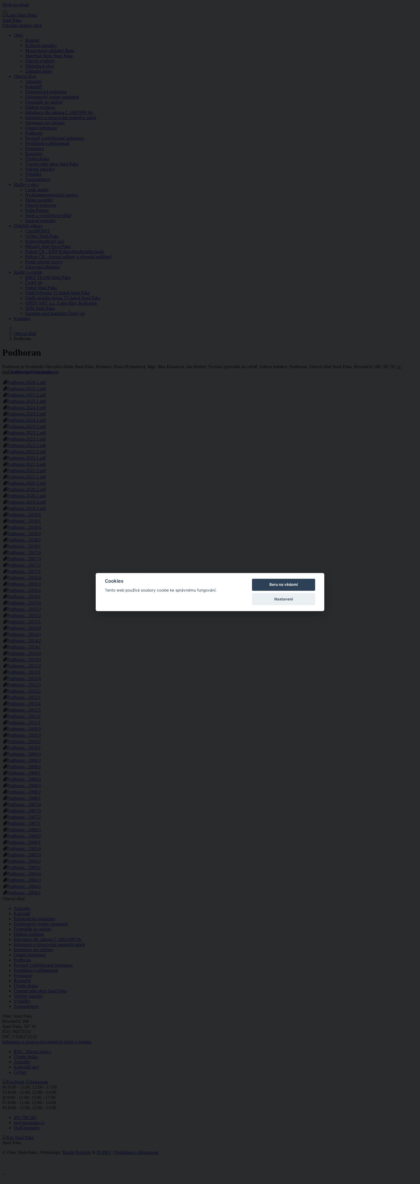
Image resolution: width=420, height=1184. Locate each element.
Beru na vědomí (283, 584)
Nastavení (283, 599)
